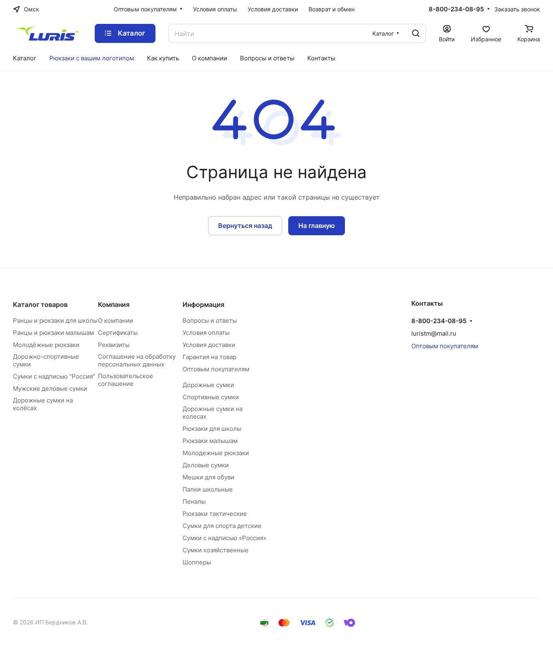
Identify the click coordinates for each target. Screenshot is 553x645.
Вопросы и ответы (210, 320)
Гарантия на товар (209, 357)
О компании (115, 320)
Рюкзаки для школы (212, 428)
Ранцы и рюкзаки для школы (55, 320)
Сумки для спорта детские (222, 526)
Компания (114, 304)
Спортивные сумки (211, 397)
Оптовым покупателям (216, 369)
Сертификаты (118, 332)
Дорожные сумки (208, 385)
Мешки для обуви (208, 477)
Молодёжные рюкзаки (46, 345)
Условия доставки (209, 345)
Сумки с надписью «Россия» (224, 538)
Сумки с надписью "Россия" (54, 376)
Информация (203, 304)
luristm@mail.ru (433, 333)
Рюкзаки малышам (210, 441)
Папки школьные (208, 489)
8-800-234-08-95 (456, 9)
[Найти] (416, 33)
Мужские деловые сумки (50, 388)
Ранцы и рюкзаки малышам (53, 332)
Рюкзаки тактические (215, 513)
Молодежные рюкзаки (216, 453)
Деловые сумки (206, 465)
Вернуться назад (245, 225)
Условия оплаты (206, 332)
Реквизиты (114, 345)
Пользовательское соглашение (125, 379)
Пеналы (194, 501)
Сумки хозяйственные (216, 550)
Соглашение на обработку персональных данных (137, 360)
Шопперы (197, 562)
